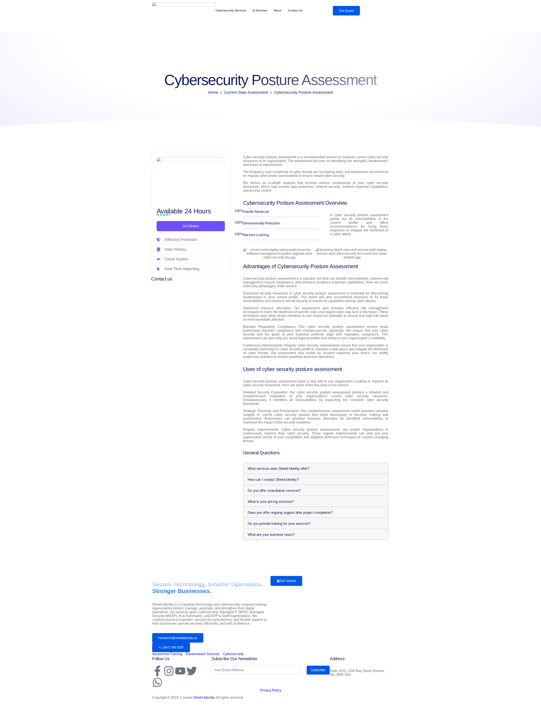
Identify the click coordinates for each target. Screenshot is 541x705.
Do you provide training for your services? (279, 524)
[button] (315, 468)
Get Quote (346, 10)
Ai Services (260, 10)
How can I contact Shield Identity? (273, 480)
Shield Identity (203, 697)
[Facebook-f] (157, 671)
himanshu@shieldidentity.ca (177, 638)
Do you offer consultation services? (274, 491)
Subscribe (318, 670)
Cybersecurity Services (231, 10)
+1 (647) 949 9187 (171, 647)
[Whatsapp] (157, 682)
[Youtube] (180, 671)
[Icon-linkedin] (203, 671)
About (277, 10)
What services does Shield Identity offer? (278, 469)
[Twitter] (191, 671)
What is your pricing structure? (271, 502)
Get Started (191, 226)
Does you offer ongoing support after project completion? (290, 513)
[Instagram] (169, 671)
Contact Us (295, 10)
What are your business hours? (271, 535)
